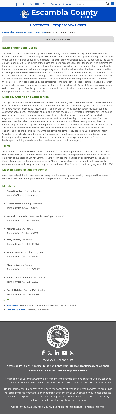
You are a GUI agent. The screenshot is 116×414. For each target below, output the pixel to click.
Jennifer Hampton (16, 309)
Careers (55, 4)
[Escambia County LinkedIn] (30, 4)
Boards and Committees (34, 32)
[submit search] (107, 3)
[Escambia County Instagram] (43, 4)
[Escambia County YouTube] (36, 4)
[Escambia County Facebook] (16, 4)
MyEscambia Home (11, 32)
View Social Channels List (58, 360)
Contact (67, 4)
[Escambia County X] (23, 4)
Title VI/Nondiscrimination (38, 366)
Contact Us (61, 366)
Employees (86, 366)
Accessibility (14, 366)
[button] (113, 3)
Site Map (74, 366)
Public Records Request (43, 370)
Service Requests (67, 370)
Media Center (101, 366)
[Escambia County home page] (58, 336)
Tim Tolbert (13, 305)
